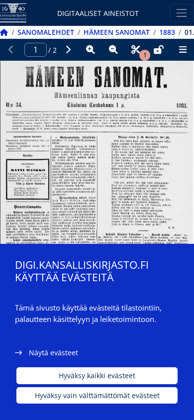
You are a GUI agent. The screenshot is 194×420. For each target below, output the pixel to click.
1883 (167, 32)
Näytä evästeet (53, 352)
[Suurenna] (90, 50)
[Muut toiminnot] (183, 50)
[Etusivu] (4, 32)
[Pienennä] (113, 50)
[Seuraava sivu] (68, 50)
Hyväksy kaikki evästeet (97, 375)
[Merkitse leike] (136, 50)
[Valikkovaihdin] (182, 12)
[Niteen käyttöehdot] (159, 50)
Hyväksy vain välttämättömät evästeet (97, 395)
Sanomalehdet (45, 32)
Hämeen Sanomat (117, 32)
